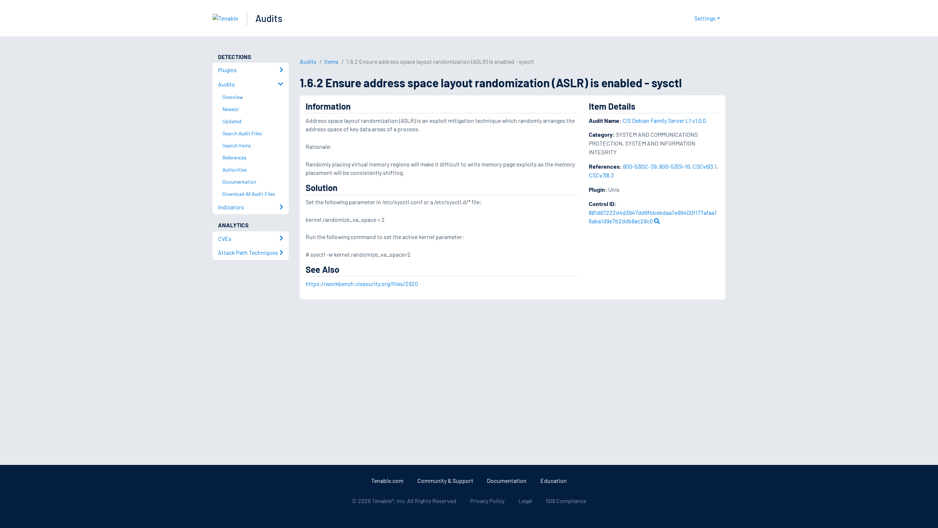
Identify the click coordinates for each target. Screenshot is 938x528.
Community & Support (445, 480)
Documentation (507, 480)
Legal (525, 500)
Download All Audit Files (248, 194)
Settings (705, 18)
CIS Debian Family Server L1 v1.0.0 (664, 120)
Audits (268, 18)
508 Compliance (566, 500)
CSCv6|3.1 (705, 166)
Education (553, 480)
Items (331, 61)
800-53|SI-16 (674, 166)
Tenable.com (387, 480)
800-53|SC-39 (640, 166)
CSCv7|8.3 (601, 175)
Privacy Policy (487, 500)
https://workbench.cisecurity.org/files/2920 (362, 283)
